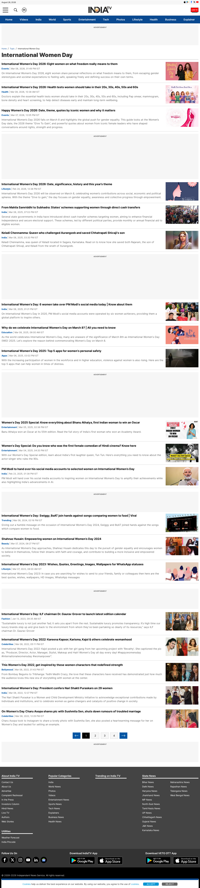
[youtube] (28, 860)
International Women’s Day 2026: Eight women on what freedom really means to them (60, 64)
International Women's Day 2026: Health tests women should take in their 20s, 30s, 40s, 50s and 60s (70, 87)
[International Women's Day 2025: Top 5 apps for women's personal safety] (182, 358)
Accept (151, 884)
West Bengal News (179, 795)
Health (154, 19)
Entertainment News (58, 799)
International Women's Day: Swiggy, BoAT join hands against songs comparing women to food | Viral (69, 515)
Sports (67, 19)
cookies (135, 884)
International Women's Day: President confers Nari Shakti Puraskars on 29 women (57, 688)
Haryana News (149, 791)
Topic (12, 48)
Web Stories (8, 821)
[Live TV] (194, 10)
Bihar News (148, 782)
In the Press (8, 799)
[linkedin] (36, 860)
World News (54, 786)
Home (8, 19)
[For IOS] (185, 860)
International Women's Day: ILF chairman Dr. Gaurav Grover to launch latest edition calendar (64, 614)
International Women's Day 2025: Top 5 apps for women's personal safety (51, 351)
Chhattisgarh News (152, 817)
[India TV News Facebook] (191, 2)
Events (5, 68)
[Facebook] (5, 860)
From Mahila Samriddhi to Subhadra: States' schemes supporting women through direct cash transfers (71, 207)
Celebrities (7, 644)
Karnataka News (150, 830)
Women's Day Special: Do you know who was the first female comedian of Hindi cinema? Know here (69, 445)
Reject (170, 884)
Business (170, 19)
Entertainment (87, 19)
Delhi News (148, 786)
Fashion (6, 618)
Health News (54, 821)
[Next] (123, 735)
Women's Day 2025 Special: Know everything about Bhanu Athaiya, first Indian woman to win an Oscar (71, 422)
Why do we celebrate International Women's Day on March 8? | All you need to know (59, 327)
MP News (147, 799)
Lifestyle (137, 19)
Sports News (55, 804)
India (38, 19)
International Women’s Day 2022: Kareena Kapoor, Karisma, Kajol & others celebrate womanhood (67, 639)
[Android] (188, 2)
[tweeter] (12, 860)
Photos (120, 19)
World (52, 19)
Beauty (5, 543)
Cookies (26, 884)
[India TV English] (100, 10)
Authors (5, 817)
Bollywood (7, 669)
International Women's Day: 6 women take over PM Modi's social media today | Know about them (67, 304)
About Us (6, 786)
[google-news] (44, 860)
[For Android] (158, 860)
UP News (147, 812)
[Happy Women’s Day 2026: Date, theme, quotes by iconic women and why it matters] (182, 117)
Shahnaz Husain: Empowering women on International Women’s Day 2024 (51, 538)
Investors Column (10, 804)
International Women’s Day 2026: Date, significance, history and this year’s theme (57, 184)
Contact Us (7, 782)
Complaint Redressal (12, 795)
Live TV (5, 812)
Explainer (189, 19)
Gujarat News (149, 821)
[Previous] (76, 735)
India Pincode (8, 842)
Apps (4, 355)
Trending (6, 520)
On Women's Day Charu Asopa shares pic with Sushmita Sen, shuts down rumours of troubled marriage (71, 711)
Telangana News (178, 791)
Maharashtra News (180, 782)
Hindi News (7, 808)
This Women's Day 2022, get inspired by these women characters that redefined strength (62, 665)
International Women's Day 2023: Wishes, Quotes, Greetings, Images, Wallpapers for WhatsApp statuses (72, 564)
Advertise (6, 791)
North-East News (151, 804)
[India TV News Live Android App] (82, 860)
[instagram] (20, 860)
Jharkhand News (151, 795)
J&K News (147, 826)
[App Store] (110, 860)
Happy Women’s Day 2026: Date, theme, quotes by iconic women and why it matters (58, 110)
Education (7, 332)
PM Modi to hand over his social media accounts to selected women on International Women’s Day (68, 469)
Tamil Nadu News (151, 808)
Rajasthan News (178, 786)
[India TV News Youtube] (197, 2)
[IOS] (185, 2)
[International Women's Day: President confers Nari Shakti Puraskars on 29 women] (182, 695)
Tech (106, 19)
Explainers (53, 812)
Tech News (54, 808)
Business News (56, 817)
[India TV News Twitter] (194, 2)
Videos (24, 19)
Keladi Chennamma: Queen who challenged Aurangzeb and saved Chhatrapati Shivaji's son (63, 232)
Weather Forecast (10, 837)
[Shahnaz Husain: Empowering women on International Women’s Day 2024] (182, 546)
